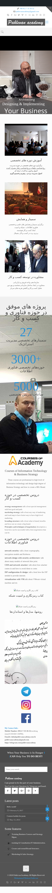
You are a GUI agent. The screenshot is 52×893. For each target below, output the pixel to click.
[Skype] (8, 15)
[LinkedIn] (33, 15)
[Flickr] (29, 15)
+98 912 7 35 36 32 (26, 8)
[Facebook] (11, 15)
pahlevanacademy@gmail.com (27, 11)
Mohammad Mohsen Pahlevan (26, 878)
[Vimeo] (22, 15)
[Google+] (15, 15)
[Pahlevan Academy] (26, 22)
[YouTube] (26, 15)
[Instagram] (44, 15)
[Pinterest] (36, 15)
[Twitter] (18, 15)
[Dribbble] (40, 15)
